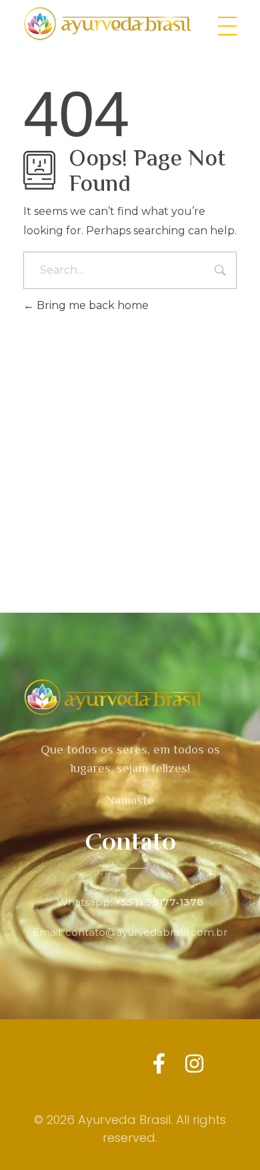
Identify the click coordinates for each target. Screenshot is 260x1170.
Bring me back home (91, 305)
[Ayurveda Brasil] (111, 24)
